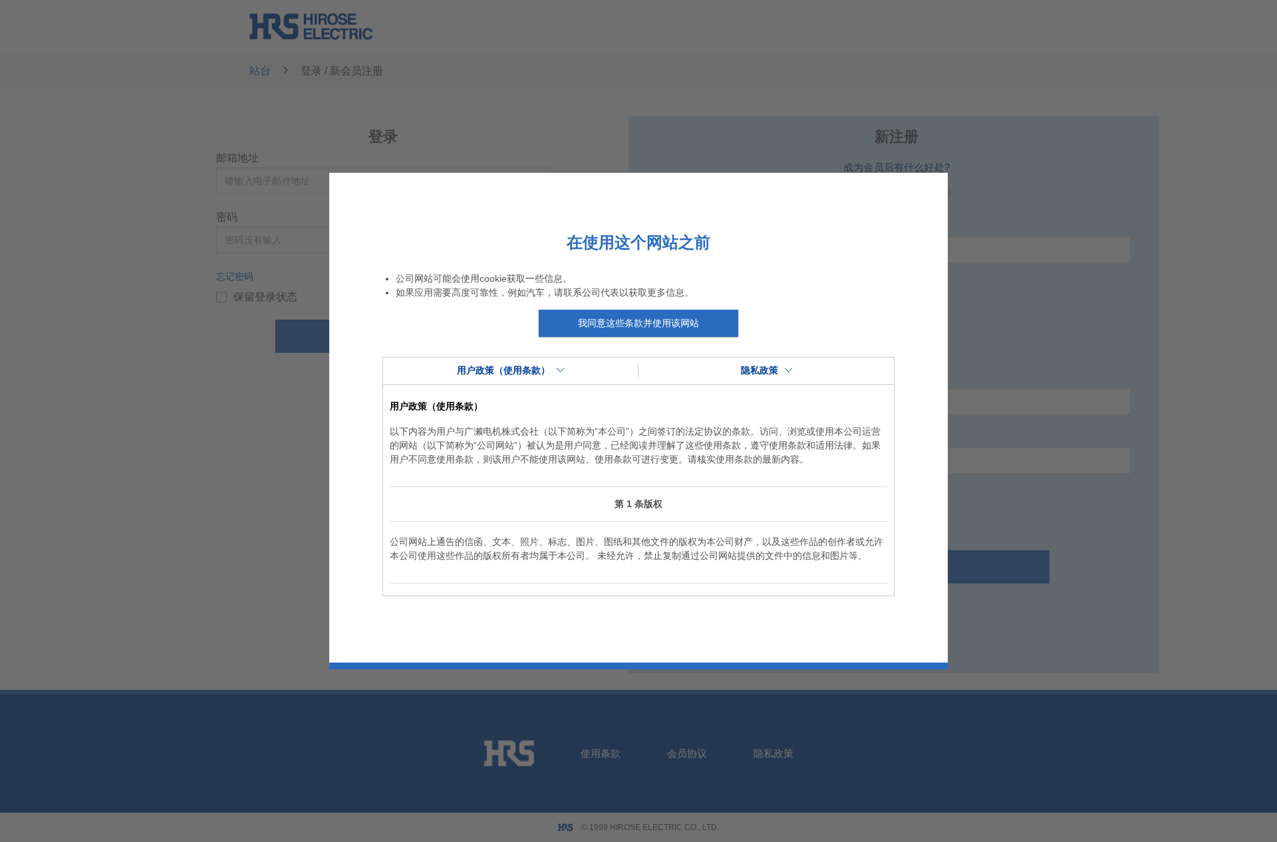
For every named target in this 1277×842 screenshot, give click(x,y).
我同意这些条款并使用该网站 (638, 323)
